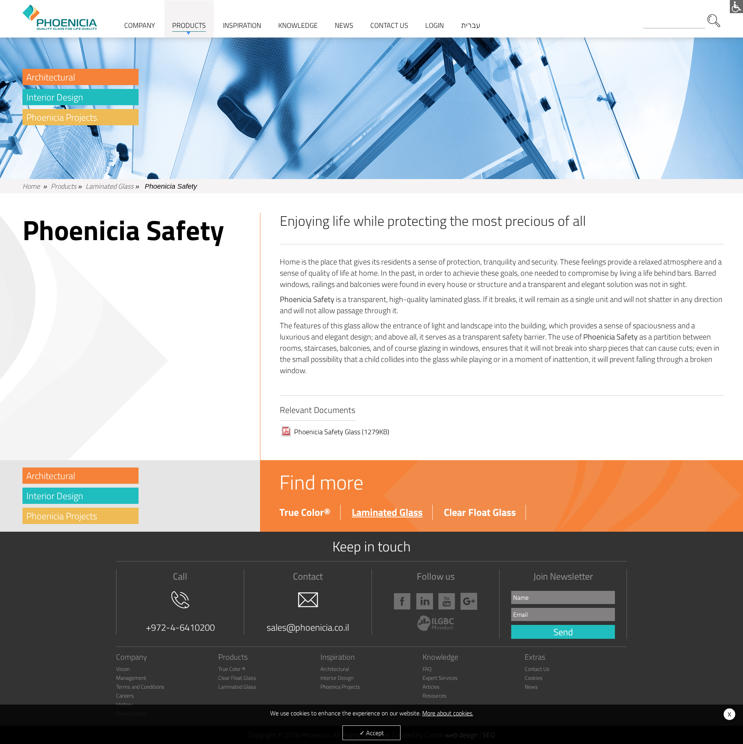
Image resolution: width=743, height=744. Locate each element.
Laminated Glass (110, 186)
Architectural (50, 77)
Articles (431, 687)
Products (63, 186)
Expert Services (440, 678)
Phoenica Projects (340, 687)
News (531, 687)
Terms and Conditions (140, 687)
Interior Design (54, 97)
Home (31, 186)
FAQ (427, 669)
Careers (125, 695)
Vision (123, 669)
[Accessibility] (736, 6)
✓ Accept (372, 732)
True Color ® (231, 669)
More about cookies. (447, 713)
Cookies (534, 678)
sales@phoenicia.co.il (308, 627)
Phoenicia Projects (61, 117)
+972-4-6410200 (180, 627)
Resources (435, 695)
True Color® (304, 512)
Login (434, 25)
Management (131, 678)
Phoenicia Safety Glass (341, 432)
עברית (470, 25)
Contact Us (537, 669)
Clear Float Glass (480, 512)
